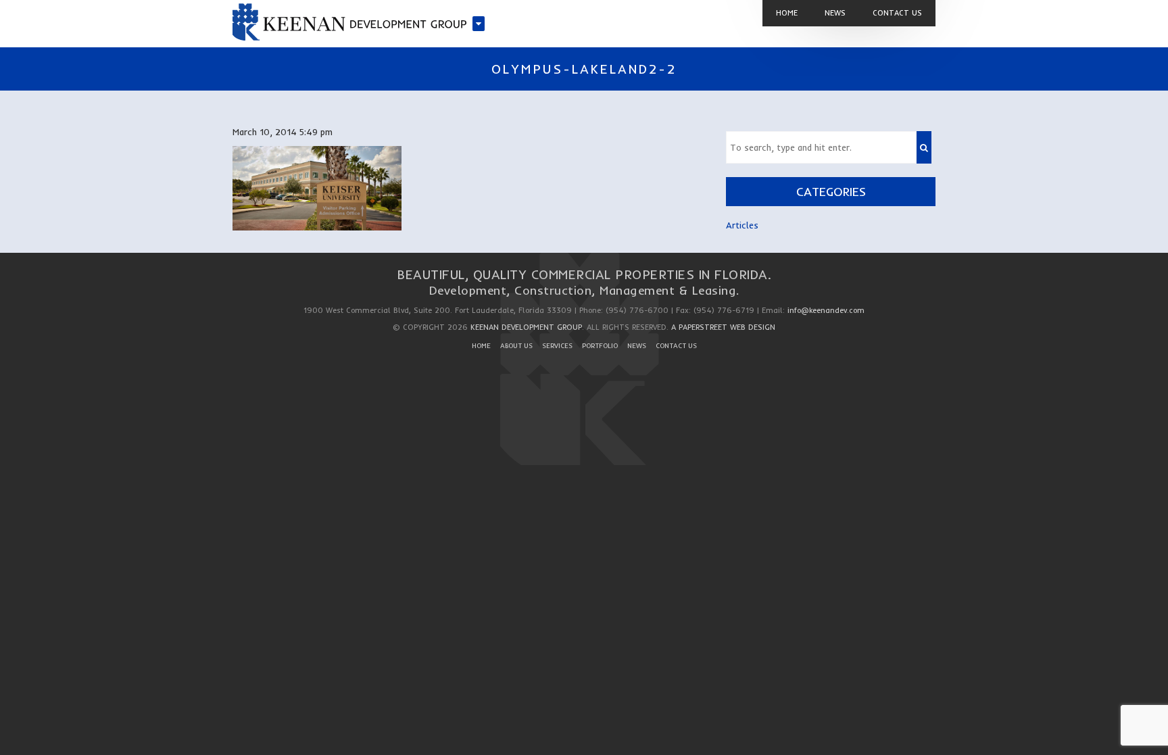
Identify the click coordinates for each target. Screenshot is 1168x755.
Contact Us (676, 345)
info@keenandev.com (826, 310)
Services (557, 345)
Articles (742, 225)
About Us (516, 345)
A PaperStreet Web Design (723, 327)
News (636, 345)
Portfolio (600, 345)
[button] (924, 147)
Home (481, 345)
